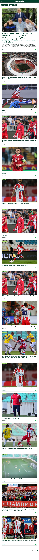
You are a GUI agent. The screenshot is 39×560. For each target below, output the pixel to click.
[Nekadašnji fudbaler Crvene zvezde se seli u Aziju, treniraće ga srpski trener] (19, 96)
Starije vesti (34, 550)
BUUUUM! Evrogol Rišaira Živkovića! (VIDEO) (12, 478)
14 (36, 544)
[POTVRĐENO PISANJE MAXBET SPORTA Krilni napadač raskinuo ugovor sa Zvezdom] (19, 221)
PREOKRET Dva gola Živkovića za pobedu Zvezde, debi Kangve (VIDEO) (19, 448)
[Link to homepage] (19, 1)
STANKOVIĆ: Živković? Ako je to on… (10, 418)
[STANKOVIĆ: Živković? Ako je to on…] (19, 405)
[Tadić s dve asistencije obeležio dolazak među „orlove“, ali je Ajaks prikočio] (19, 159)
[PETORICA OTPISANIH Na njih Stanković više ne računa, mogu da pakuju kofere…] (19, 527)
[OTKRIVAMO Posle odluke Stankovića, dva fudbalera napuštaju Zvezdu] (19, 283)
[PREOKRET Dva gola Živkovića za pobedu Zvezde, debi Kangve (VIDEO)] (19, 435)
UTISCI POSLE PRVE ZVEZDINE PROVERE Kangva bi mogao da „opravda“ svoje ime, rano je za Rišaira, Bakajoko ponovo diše (19, 357)
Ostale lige (3, 84)
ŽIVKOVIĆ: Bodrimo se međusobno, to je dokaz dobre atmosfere (17, 387)
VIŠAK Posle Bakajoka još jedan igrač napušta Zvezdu (15, 265)
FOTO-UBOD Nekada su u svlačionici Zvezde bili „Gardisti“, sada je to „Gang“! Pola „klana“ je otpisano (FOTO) (19, 510)
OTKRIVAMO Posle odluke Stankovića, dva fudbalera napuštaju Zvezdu (19, 295)
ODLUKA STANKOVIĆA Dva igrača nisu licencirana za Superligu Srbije (18, 326)
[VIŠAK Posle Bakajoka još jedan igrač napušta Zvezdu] (19, 252)
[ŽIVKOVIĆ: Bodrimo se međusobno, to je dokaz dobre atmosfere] (19, 375)
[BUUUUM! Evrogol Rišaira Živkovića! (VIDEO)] (19, 466)
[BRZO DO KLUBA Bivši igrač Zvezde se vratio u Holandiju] (19, 190)
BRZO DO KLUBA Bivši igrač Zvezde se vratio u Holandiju (15, 203)
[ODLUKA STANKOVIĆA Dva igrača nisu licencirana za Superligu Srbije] (19, 313)
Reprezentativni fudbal (5, 116)
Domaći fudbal (4, 8)
